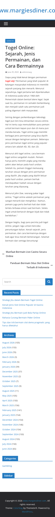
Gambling (10, 41)
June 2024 (7, 448)
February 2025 (9, 410)
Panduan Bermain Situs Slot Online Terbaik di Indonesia (29, 265)
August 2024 (8, 439)
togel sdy (10, 81)
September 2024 (10, 434)
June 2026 (7, 352)
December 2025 (10, 371)
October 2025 (9, 381)
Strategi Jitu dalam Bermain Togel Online (22, 300)
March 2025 (8, 405)
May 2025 (7, 395)
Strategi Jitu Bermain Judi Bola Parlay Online (24, 312)
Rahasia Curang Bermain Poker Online (21, 317)
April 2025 (7, 400)
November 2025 (10, 376)
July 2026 (6, 347)
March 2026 (8, 357)
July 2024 (6, 444)
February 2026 (9, 362)
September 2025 (10, 386)
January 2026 (8, 366)
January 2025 (8, 415)
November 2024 (10, 424)
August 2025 (8, 390)
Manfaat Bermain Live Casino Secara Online (26, 254)
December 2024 (10, 419)
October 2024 (9, 429)
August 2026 (8, 342)
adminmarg (27, 72)
